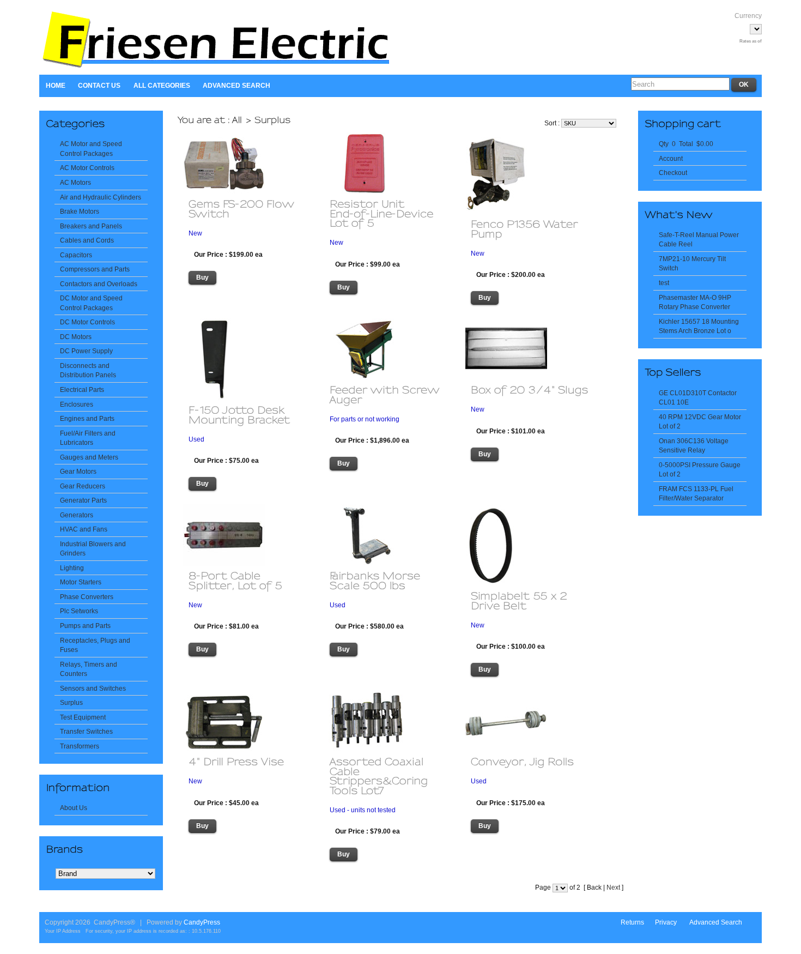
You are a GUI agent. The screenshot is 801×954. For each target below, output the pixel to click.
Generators (76, 514)
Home (55, 85)
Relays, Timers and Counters (88, 669)
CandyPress (202, 922)
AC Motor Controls (87, 167)
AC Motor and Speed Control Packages (91, 148)
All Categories (162, 85)
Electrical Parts (82, 389)
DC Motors (76, 336)
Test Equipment (83, 717)
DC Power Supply (86, 350)
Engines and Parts (87, 418)
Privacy (666, 922)
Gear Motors (78, 471)
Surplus (71, 702)
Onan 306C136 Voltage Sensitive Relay (694, 445)
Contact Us (99, 85)
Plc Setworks (79, 610)
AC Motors (75, 182)
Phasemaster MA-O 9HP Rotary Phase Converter (695, 302)
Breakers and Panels (91, 226)
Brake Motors (79, 211)
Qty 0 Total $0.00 (686, 143)
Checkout (673, 172)
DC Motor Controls (87, 321)
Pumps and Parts (85, 625)
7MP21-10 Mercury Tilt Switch (692, 263)
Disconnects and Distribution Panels (88, 370)
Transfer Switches (86, 731)
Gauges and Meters (89, 457)
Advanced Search (236, 85)
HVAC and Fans (83, 529)
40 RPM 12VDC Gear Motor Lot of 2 (700, 421)
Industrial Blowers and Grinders (93, 548)
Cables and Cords (87, 240)
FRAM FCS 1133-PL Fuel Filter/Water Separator (696, 493)
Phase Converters (86, 596)
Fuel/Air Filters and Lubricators (88, 438)
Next (613, 887)
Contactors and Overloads (98, 283)
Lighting (72, 567)
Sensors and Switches (93, 688)
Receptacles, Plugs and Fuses (95, 645)
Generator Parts (83, 500)
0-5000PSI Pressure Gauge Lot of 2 (700, 469)
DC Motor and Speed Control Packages (91, 302)
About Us (73, 807)
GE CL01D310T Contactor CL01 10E (698, 397)
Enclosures (76, 404)
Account (671, 158)
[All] (237, 119)
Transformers (79, 746)
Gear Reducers (82, 486)
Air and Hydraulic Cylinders (100, 197)
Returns (632, 922)
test (664, 282)
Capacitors (76, 254)
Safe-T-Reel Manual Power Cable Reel (699, 239)
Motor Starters (80, 581)
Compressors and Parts (95, 269)
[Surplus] (272, 119)
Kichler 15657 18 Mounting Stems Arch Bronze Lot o (699, 326)
